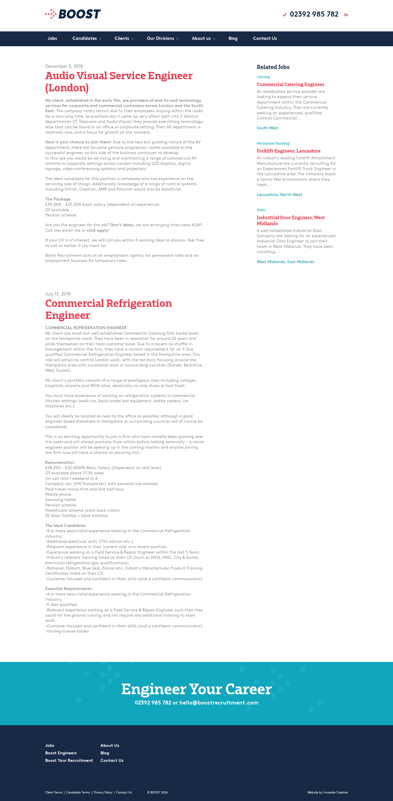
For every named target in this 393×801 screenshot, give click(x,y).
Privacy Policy (103, 792)
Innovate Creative (335, 792)
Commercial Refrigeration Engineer (108, 309)
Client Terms (53, 792)
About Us (110, 746)
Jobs (49, 746)
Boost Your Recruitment (69, 761)
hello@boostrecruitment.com (219, 703)
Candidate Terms (78, 792)
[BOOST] (73, 17)
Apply (263, 139)
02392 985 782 (314, 14)
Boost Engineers (61, 753)
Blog (105, 753)
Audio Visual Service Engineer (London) (118, 81)
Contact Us (112, 761)
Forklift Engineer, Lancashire (289, 150)
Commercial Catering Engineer (291, 84)
